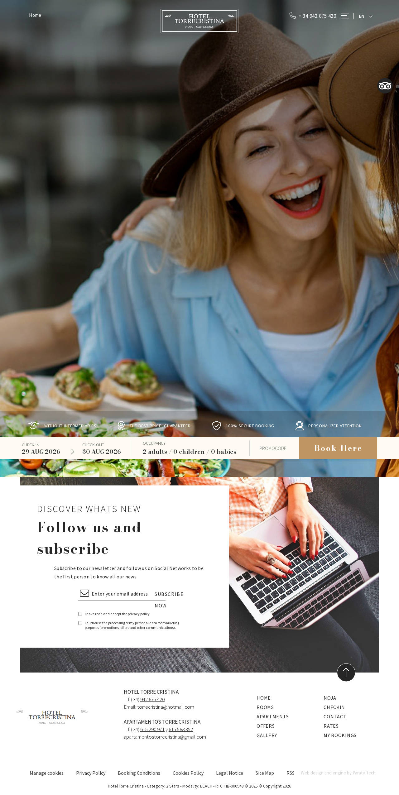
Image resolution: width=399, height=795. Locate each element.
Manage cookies (47, 773)
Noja (330, 698)
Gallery (267, 735)
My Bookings (340, 735)
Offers (266, 726)
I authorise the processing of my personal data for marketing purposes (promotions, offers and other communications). (132, 625)
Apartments (273, 716)
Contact (335, 716)
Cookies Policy (188, 773)
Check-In (30, 445)
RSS (290, 773)
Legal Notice (229, 773)
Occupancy (154, 443)
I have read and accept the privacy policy (117, 613)
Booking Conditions (139, 773)
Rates (331, 726)
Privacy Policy (90, 773)
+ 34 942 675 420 (316, 15)
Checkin (334, 707)
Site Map (265, 773)
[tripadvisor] (385, 85)
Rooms (265, 707)
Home (35, 15)
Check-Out (93, 445)
